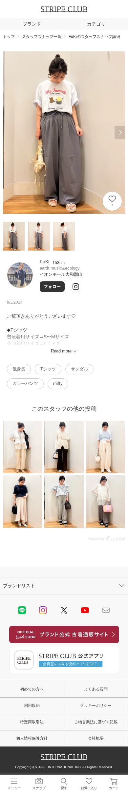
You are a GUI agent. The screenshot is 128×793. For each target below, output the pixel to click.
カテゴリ (96, 24)
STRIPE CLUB (64, 9)
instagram (43, 610)
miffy (58, 383)
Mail (106, 610)
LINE (22, 610)
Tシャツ (48, 369)
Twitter (64, 610)
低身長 (18, 369)
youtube (85, 610)
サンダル (79, 369)
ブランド (32, 24)
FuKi (44, 261)
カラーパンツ (25, 383)
